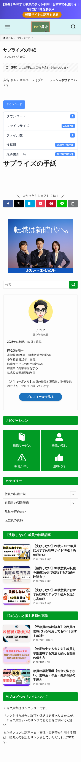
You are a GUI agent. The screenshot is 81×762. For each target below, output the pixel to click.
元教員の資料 (14, 520)
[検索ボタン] (73, 26)
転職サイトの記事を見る (42, 14)
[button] (8, 203)
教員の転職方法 (15, 494)
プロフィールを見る (40, 396)
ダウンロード (14, 104)
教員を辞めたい (15, 511)
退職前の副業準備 (17, 502)
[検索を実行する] (73, 285)
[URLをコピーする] (73, 203)
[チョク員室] (40, 26)
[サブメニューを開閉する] (73, 494)
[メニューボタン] (7, 26)
